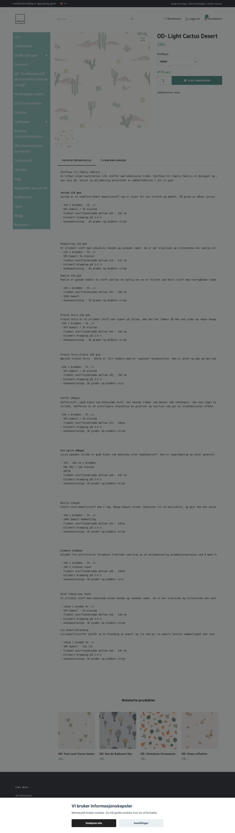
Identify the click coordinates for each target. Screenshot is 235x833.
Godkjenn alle (94, 823)
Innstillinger (141, 823)
